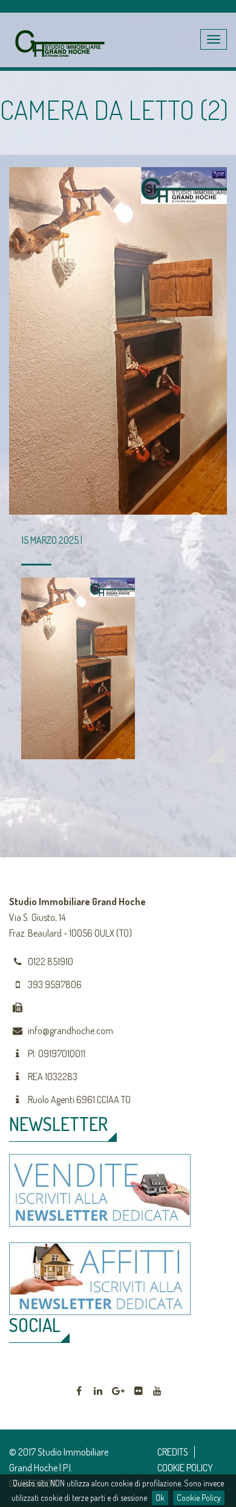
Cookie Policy (199, 1497)
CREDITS (172, 1452)
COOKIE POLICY (185, 1468)
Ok (160, 1497)
